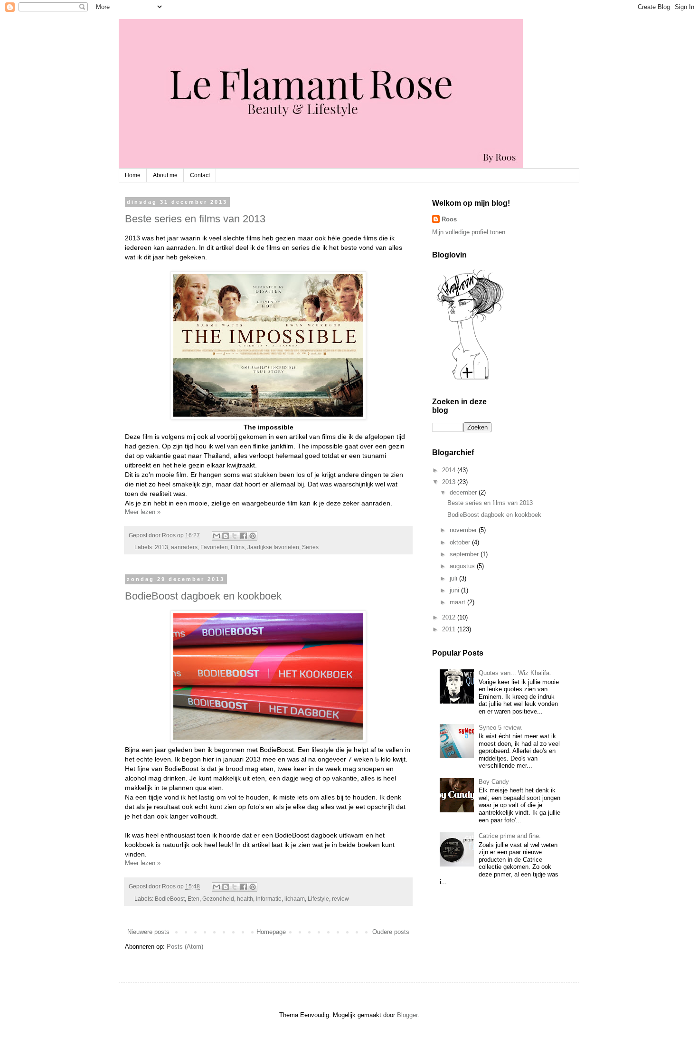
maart (458, 602)
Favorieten (214, 547)
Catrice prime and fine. (510, 835)
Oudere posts (390, 931)
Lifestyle (318, 898)
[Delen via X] (234, 536)
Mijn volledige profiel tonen (468, 232)
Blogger (407, 1015)
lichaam (294, 898)
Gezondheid (218, 898)
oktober (461, 542)
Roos (449, 219)
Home (133, 175)
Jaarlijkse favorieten (273, 547)
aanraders (184, 547)
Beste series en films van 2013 (195, 219)
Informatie (269, 898)
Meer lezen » (142, 511)
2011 (449, 629)
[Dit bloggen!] (225, 536)
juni (455, 590)
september (465, 554)
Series (310, 547)
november (464, 529)
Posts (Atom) (185, 946)
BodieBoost (170, 898)
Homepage (271, 931)
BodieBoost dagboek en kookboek (203, 596)
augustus (463, 566)
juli (454, 578)
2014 (449, 470)
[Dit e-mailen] (216, 536)
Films (238, 547)
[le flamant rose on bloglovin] (470, 378)
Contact (200, 175)
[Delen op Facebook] (243, 536)
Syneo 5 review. (500, 727)
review (340, 898)
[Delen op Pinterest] (252, 536)
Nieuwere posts (148, 931)
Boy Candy (494, 781)
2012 (449, 617)
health (245, 898)
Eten (193, 898)
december (464, 492)
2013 (161, 547)
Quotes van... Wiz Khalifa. (515, 672)
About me (165, 175)
